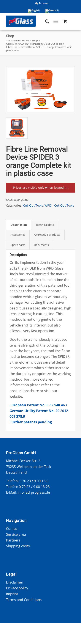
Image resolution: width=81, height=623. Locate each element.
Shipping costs (18, 546)
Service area (16, 534)
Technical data (45, 225)
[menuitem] (41, 3)
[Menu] (55, 21)
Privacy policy (17, 588)
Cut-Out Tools (33, 205)
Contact (12, 528)
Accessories (18, 235)
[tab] (18, 225)
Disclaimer (14, 582)
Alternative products (47, 235)
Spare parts (18, 245)
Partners (13, 540)
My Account (42, 3)
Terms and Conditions (24, 599)
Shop (10, 36)
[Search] (45, 21)
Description (19, 225)
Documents (41, 245)
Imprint (12, 594)
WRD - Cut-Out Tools (59, 205)
